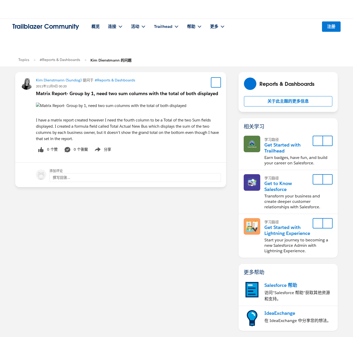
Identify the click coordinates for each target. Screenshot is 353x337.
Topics (23, 59)
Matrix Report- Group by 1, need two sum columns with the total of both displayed (127, 93)
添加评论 (56, 170)
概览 (95, 26)
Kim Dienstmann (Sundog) (59, 80)
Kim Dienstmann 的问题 (111, 60)
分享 (102, 150)
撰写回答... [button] (61, 177)
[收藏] (216, 82)
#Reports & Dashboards (60, 59)
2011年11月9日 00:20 (51, 86)
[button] (288, 101)
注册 (331, 26)
